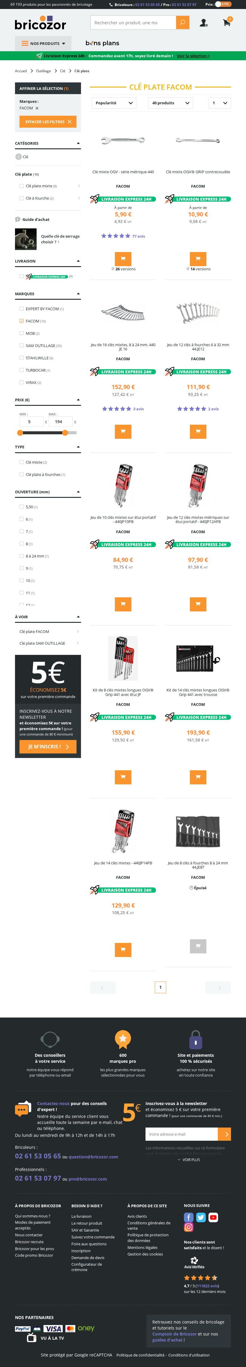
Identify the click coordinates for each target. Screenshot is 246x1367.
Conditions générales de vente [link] (149, 1225)
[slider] (20, 433)
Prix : (210, 4)
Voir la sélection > (193, 55)
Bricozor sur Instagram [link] (189, 1227)
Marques (24, 293)
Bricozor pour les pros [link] (34, 1248)
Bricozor (48, 22)
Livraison (25, 261)
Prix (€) (22, 400)
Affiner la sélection (44, 88)
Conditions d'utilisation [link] (189, 1355)
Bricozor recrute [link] (29, 1241)
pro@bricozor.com (88, 1179)
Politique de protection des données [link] (148, 1237)
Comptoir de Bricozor (174, 1334)
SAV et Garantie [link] (85, 1230)
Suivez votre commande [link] (93, 1237)
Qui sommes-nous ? (32, 1216)
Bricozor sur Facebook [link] (189, 1217)
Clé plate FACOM (34, 631)
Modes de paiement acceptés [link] (33, 1225)
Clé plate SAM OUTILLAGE (42, 643)
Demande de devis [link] (87, 1257)
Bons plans (102, 43)
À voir (21, 617)
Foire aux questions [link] (88, 1244)
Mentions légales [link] (143, 1247)
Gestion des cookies (145, 1254)
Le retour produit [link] (86, 1223)
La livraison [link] (81, 1216)
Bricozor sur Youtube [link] (213, 1217)
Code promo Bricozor (34, 1255)
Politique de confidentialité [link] (140, 1355)
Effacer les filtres (45, 121)
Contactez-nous (53, 1103)
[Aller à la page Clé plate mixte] (77, 186)
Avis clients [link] (137, 1216)
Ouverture (31, 492)
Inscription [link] (81, 1250)
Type (19, 447)
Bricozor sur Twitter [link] (201, 1217)
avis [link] (207, 1285)
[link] (227, 23)
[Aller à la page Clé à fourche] (77, 198)
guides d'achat (167, 1340)
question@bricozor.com (93, 1157)
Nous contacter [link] (29, 1235)
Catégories (26, 143)
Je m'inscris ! (45, 746)
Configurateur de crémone (86, 1267)
